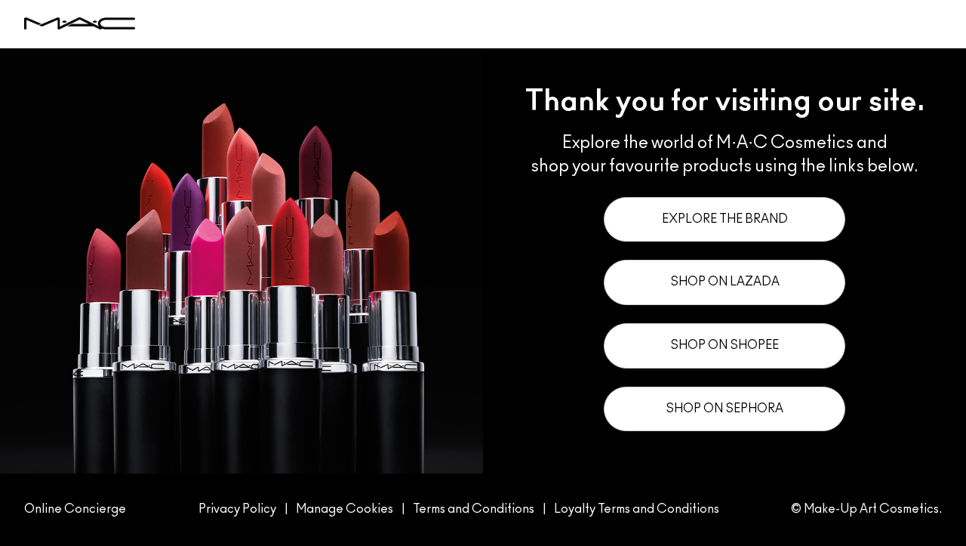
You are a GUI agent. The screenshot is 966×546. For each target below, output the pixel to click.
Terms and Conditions (473, 509)
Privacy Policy (237, 509)
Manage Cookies (344, 509)
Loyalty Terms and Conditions (636, 509)
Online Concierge (75, 509)
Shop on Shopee (724, 345)
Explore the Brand (725, 219)
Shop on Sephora (724, 409)
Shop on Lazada (725, 282)
